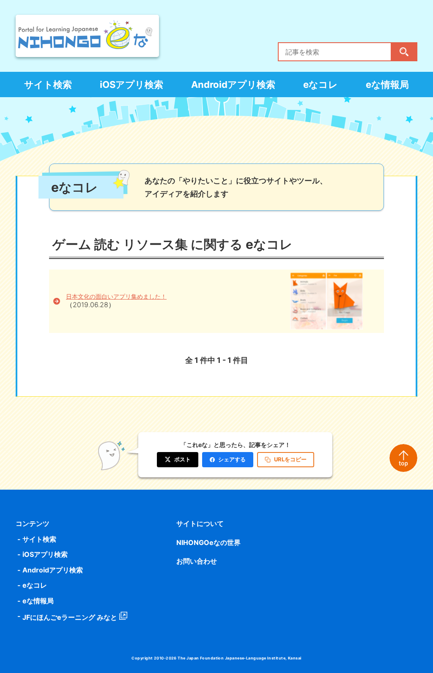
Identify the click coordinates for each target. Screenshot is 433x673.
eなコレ (320, 84)
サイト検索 (48, 84)
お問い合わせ (196, 561)
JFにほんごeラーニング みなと (69, 617)
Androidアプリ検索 (233, 84)
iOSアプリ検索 (131, 84)
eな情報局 (387, 84)
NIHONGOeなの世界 (208, 542)
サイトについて (200, 523)
